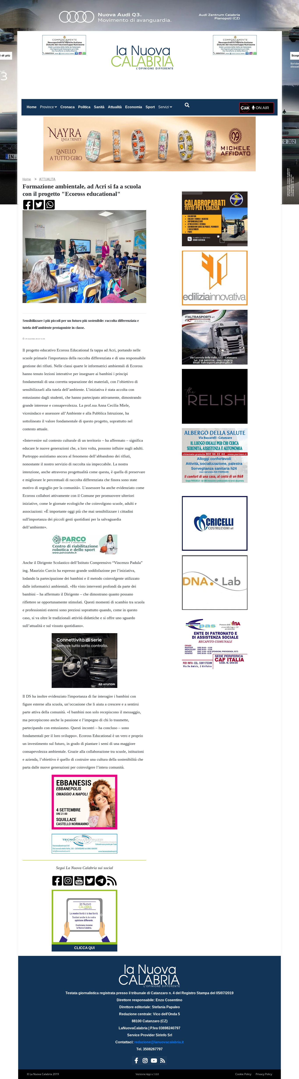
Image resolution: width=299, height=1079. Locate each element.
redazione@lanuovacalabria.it (159, 1042)
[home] (143, 56)
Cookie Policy (243, 1074)
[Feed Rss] (162, 1061)
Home (32, 107)
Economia (133, 107)
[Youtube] (154, 1061)
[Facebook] (136, 1061)
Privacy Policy (264, 1074)
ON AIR (262, 108)
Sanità (99, 107)
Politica (84, 107)
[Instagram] (145, 1061)
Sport (150, 107)
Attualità (115, 107)
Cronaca (67, 107)
